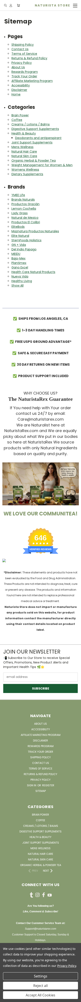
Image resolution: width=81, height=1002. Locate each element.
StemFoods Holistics (26, 240)
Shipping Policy (22, 44)
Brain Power (20, 115)
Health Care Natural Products (33, 272)
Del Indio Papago (24, 249)
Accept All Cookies (40, 995)
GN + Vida (18, 245)
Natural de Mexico (24, 217)
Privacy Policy (21, 63)
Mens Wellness (22, 147)
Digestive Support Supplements (35, 129)
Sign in (32, 785)
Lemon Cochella (23, 208)
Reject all (40, 985)
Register (48, 785)
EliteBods (18, 227)
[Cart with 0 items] (18, 5)
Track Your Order (24, 76)
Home (16, 94)
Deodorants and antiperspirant (38, 138)
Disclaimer (19, 90)
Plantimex (18, 263)
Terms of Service (24, 54)
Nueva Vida (19, 276)
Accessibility (20, 85)
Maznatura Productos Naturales (35, 231)
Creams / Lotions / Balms (30, 124)
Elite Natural (20, 236)
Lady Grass (19, 213)
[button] (40, 483)
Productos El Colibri (25, 222)
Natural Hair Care (24, 151)
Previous (6, 997)
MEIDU (15, 254)
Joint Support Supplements (31, 142)
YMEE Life (18, 195)
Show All (17, 285)
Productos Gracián (25, 204)
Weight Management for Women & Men (42, 165)
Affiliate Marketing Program (32, 81)
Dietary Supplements (27, 174)
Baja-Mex (18, 258)
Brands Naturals (23, 199)
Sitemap (40, 791)
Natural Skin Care (24, 156)
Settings (40, 976)
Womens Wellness (25, 169)
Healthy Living (21, 281)
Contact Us (20, 49)
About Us (18, 67)
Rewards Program (24, 72)
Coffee (16, 120)
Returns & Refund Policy (29, 58)
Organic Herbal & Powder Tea (33, 160)
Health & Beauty (23, 133)
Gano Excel (19, 267)
